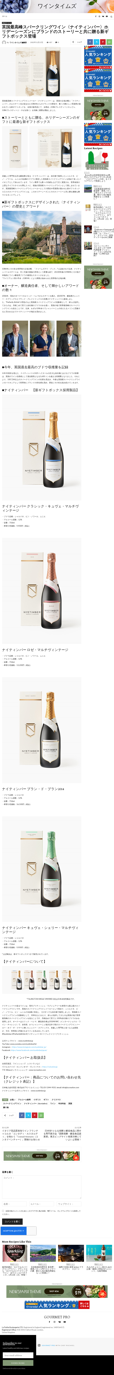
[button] (111, 16)
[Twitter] (96, 42)
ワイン (53, 1103)
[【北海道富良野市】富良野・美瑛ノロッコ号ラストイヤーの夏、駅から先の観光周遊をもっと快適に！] (88, 189)
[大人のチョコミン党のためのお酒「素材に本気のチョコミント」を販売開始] (99, 1253)
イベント (87, 172)
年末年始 (62, 1103)
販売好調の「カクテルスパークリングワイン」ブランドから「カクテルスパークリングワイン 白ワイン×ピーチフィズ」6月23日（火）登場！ (103, 214)
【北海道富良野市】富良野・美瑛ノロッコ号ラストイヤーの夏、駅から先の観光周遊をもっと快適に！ (102, 194)
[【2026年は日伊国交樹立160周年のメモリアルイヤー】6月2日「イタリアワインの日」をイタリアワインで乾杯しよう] (98, 160)
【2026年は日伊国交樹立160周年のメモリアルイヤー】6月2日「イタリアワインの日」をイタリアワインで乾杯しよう (97, 178)
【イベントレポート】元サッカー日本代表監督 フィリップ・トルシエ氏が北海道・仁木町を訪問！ (102, 251)
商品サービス (7, 23)
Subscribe (18, 1363)
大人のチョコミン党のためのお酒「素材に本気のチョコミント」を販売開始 (99, 1269)
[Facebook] (95, 16)
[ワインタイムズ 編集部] (4, 42)
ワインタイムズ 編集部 (18, 42)
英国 (70, 1103)
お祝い (12, 1100)
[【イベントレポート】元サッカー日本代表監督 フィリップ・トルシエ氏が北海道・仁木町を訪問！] (88, 246)
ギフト (46, 1100)
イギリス (37, 1100)
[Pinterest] (103, 42)
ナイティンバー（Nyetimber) (35, 1103)
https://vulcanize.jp (50, 1067)
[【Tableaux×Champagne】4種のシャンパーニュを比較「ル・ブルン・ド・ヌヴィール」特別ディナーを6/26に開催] (88, 229)
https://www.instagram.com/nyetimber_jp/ (29, 1047)
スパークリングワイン (12, 1103)
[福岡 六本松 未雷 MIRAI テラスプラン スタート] (71, 1253)
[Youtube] (107, 16)
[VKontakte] (103, 16)
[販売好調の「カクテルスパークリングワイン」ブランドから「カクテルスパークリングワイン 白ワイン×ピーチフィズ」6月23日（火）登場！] (88, 207)
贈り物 (6, 1107)
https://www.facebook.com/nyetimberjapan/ (29, 1050)
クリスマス (56, 1100)
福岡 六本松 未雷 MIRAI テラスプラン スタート (71, 1268)
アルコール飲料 (24, 1100)
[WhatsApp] (109, 42)
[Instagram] (99, 16)
